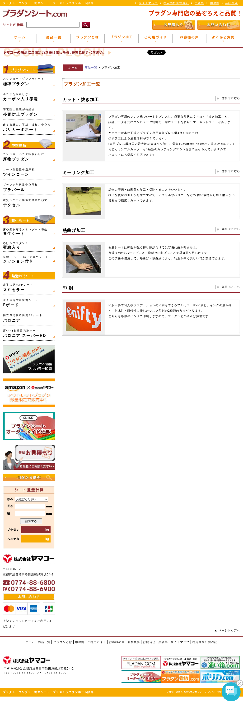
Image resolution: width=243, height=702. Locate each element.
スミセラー (18, 287)
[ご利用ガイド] (155, 40)
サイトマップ (148, 3)
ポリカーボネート (27, 127)
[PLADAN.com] (141, 667)
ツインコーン (19, 172)
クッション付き (26, 259)
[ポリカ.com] (220, 681)
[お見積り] (173, 27)
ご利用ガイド (96, 642)
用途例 (215, 3)
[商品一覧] (53, 40)
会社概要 (231, 3)
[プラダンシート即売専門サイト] (141, 681)
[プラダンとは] (87, 40)
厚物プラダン (23, 157)
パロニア (22, 318)
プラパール (20, 187)
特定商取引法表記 (176, 3)
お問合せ (149, 642)
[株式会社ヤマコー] (180, 667)
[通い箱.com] (220, 667)
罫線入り (15, 245)
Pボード (20, 303)
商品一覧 (91, 67)
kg (47, 530)
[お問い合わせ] (218, 27)
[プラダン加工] (121, 40)
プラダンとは (62, 642)
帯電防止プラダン (20, 112)
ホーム (73, 67)
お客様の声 (117, 642)
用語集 (199, 3)
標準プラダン (23, 81)
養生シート (25, 232)
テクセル (25, 203)
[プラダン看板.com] (180, 681)
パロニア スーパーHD (24, 333)
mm (33, 506)
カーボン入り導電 (20, 97)
